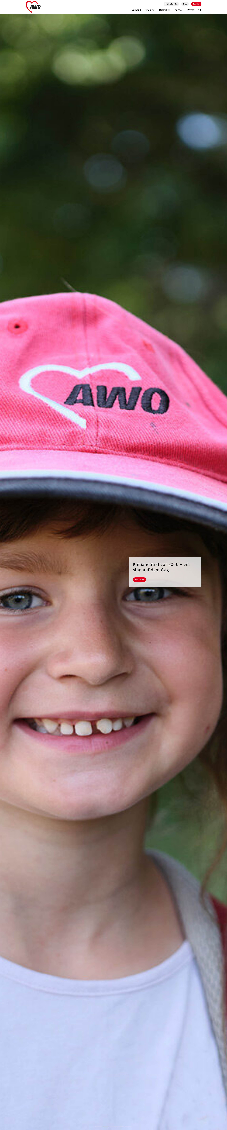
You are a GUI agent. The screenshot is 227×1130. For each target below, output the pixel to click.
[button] (98, 1127)
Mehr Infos (139, 580)
